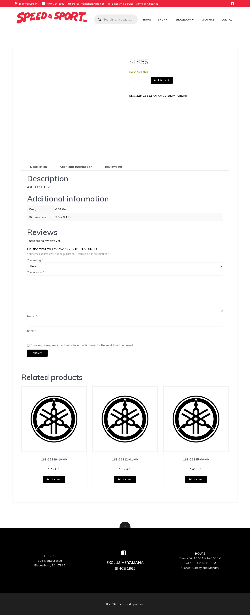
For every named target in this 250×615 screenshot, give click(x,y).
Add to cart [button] (53, 479)
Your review (35, 272)
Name (32, 316)
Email (31, 330)
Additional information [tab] (76, 166)
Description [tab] (38, 166)
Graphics (208, 19)
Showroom (183, 19)
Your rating (35, 260)
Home (147, 19)
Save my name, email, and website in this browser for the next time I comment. (82, 345)
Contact (227, 19)
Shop (161, 19)
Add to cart (161, 80)
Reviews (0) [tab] (113, 166)
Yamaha (181, 95)
